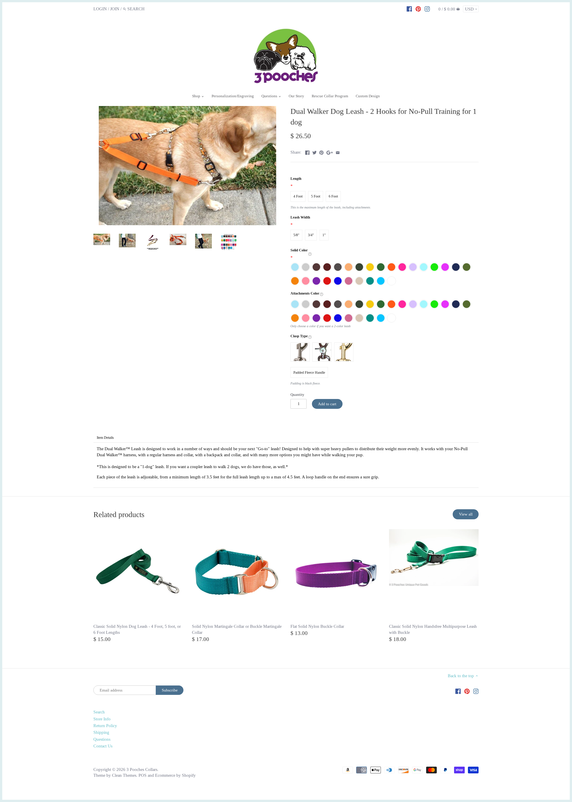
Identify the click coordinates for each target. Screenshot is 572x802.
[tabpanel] (286, 465)
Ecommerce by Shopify (175, 775)
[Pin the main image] (321, 151)
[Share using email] (338, 151)
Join (114, 8)
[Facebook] (409, 8)
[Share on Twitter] (314, 151)
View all (466, 514)
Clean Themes (124, 775)
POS (143, 775)
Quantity (297, 395)
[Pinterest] (418, 8)
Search (99, 712)
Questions (101, 739)
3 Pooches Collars (141, 769)
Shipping (101, 732)
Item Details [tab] (105, 437)
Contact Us (102, 746)
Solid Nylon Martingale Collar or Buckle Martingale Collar (237, 629)
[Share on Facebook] (307, 151)
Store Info (102, 719)
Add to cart (327, 404)
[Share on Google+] (329, 151)
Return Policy (105, 725)
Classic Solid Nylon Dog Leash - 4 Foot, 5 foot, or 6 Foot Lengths (137, 629)
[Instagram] (427, 8)
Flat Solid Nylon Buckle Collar (317, 626)
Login (100, 8)
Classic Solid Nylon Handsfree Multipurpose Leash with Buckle (433, 629)
